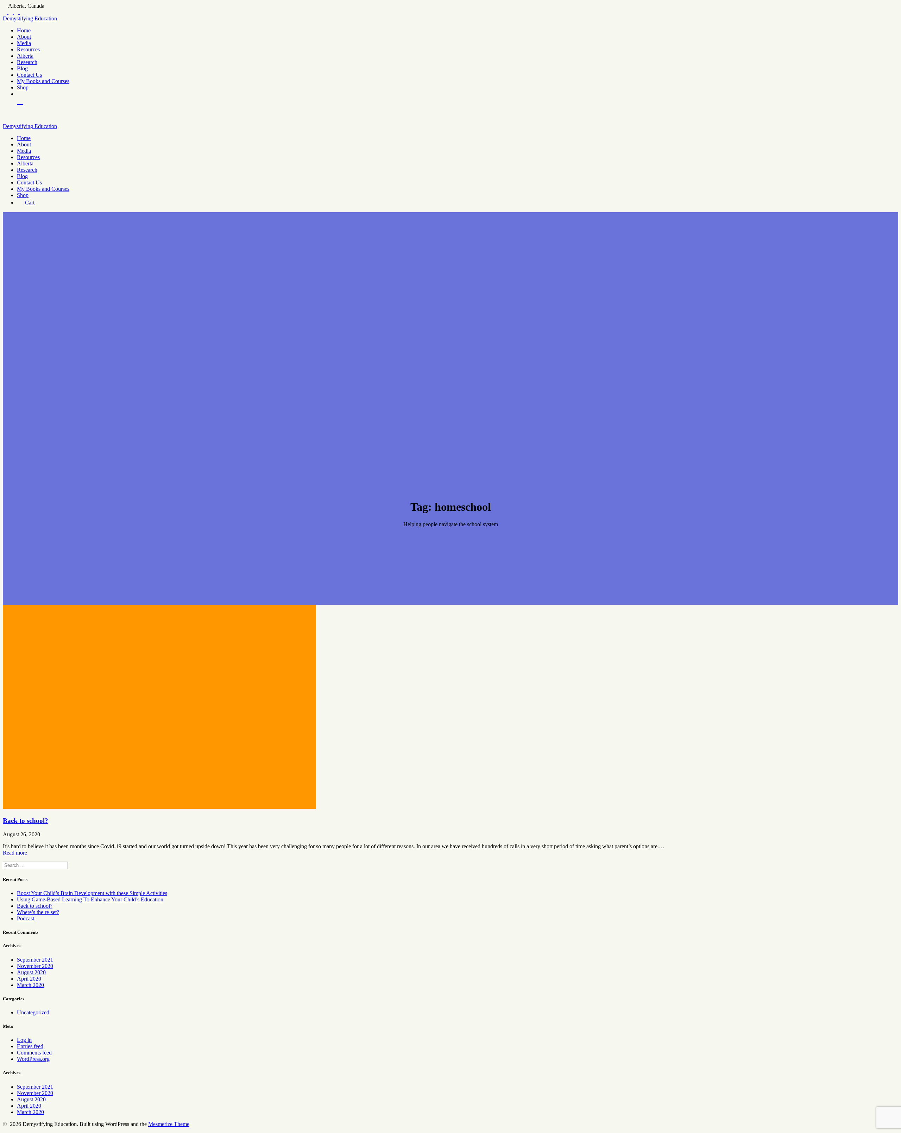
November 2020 (35, 966)
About (24, 37)
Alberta (25, 56)
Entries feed (30, 1046)
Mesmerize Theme (168, 1124)
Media (24, 43)
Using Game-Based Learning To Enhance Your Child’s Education (90, 899)
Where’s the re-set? (38, 912)
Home (24, 30)
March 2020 (30, 985)
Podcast (25, 918)
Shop (23, 87)
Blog (22, 68)
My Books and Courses (43, 81)
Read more (15, 853)
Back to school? (25, 820)
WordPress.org (33, 1059)
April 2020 (29, 979)
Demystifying (30, 18)
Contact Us (29, 75)
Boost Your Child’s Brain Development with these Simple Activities (92, 893)
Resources (28, 49)
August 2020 (31, 972)
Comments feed (34, 1053)
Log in (24, 1040)
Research (27, 62)
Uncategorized (33, 1012)
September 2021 (35, 960)
